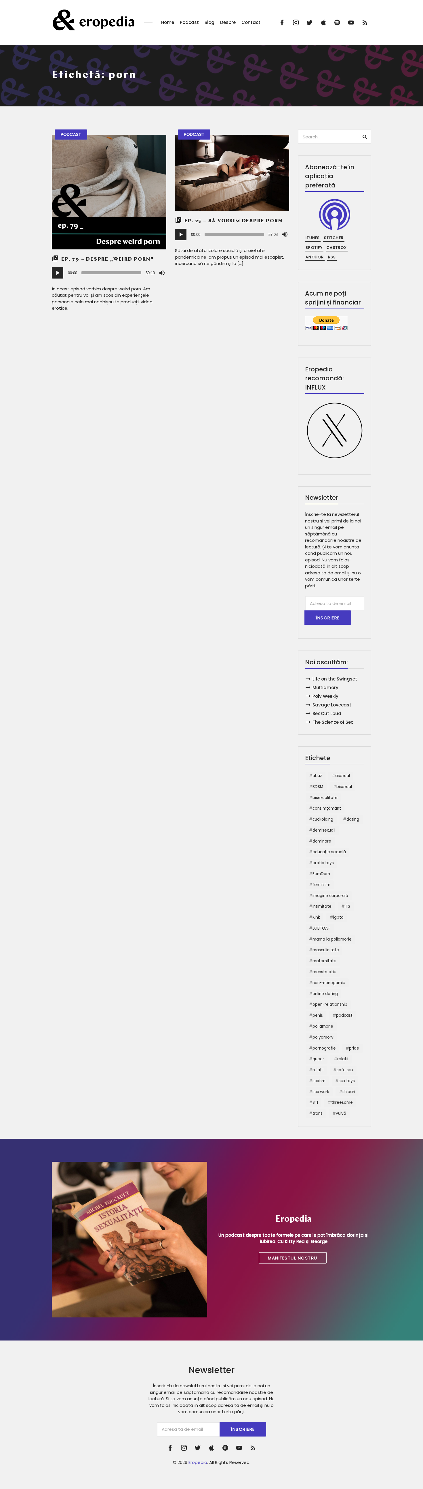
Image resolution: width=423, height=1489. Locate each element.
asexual (342, 776)
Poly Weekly (325, 696)
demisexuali (324, 830)
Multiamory (325, 688)
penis (318, 1015)
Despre (228, 22)
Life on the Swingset (335, 679)
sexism (319, 1081)
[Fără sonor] (162, 273)
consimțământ (327, 808)
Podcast (189, 22)
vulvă (341, 1113)
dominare (322, 841)
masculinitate (326, 950)
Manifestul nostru (292, 1258)
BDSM (318, 786)
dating (352, 819)
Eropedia (197, 1462)
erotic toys (323, 863)
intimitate (322, 906)
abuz (317, 776)
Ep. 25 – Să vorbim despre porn (233, 221)
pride (354, 1048)
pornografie (324, 1048)
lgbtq (338, 917)
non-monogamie (329, 983)
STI (315, 1102)
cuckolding (323, 819)
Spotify (314, 247)
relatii (342, 1059)
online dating (325, 994)
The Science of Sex (333, 722)
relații (318, 1070)
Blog (209, 22)
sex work (321, 1092)
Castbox (337, 247)
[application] (109, 273)
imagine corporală (330, 895)
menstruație (324, 972)
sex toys (347, 1081)
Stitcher (334, 237)
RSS (332, 257)
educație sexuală (329, 852)
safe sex (345, 1070)
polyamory (323, 1037)
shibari (348, 1092)
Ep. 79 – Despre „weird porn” (107, 259)
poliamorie (323, 1026)
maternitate (324, 961)
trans (318, 1113)
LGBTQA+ (321, 928)
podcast (344, 1015)
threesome (342, 1102)
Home (167, 22)
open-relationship (330, 1004)
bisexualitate (325, 797)
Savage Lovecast (332, 705)
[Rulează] (57, 273)
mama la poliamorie (332, 939)
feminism (321, 885)
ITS (347, 906)
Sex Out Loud (327, 713)
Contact (250, 22)
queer (318, 1059)
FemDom (321, 874)
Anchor (315, 257)
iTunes (313, 237)
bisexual (344, 786)
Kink (316, 917)
